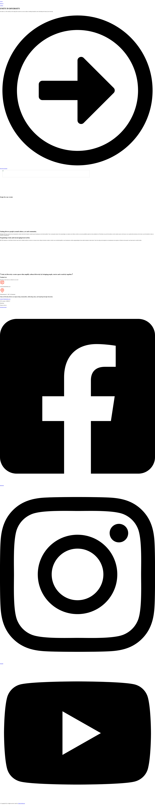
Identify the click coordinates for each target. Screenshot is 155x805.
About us (1, 3)
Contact (1, 5)
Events (1, 1)
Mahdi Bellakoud (21, 803)
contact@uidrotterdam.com (5, 299)
